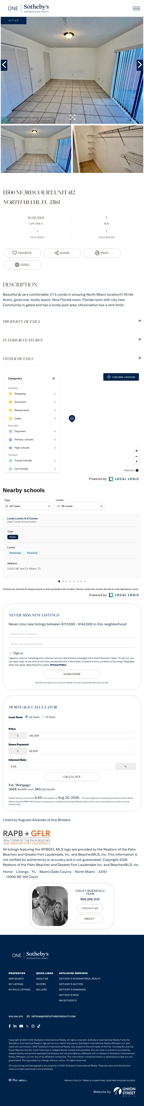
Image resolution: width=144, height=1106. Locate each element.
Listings (22, 871)
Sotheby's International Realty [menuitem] (79, 978)
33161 (102, 871)
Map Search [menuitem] (16, 978)
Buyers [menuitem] (41, 984)
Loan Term (15, 717)
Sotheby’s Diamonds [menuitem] (72, 989)
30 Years (34, 717)
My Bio (90, 918)
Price (12, 729)
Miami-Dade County (55, 871)
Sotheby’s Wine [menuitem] (69, 995)
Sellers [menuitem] (41, 989)
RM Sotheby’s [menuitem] (67, 1000)
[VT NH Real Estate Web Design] (124, 1092)
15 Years (50, 717)
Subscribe (72, 674)
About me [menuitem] (42, 978)
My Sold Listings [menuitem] (19, 989)
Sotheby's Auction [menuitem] (71, 984)
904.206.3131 (90, 899)
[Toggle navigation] (136, 8)
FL (34, 871)
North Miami (85, 871)
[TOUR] (22, 264)
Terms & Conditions (94, 1080)
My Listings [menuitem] (16, 984)
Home (8, 871)
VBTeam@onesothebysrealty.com (53, 1016)
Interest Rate (17, 760)
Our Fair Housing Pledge (120, 1080)
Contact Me (90, 908)
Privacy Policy (58, 665)
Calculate (72, 776)
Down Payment (19, 744)
